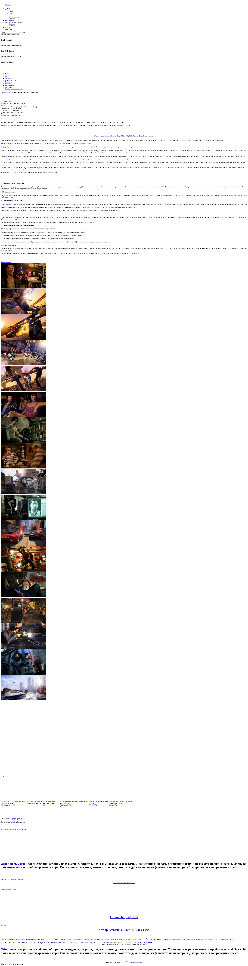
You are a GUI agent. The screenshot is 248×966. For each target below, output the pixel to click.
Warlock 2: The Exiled (120, 942)
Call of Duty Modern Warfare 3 (57, 939)
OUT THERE (219, 939)
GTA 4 (156, 939)
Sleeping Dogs (14, 819)
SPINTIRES (59, 942)
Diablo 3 (107, 939)
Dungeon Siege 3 (138, 939)
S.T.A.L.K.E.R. (8, 942)
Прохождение (9, 20)
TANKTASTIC (65, 942)
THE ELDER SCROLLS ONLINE (76, 942)
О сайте (7, 27)
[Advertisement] (15, 844)
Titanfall (113, 942)
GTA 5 (160, 939)
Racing (11, 13)
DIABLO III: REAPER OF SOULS (116, 939)
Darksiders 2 (86, 939)
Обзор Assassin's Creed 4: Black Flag (124, 930)
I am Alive (188, 939)
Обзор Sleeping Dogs (124, 917)
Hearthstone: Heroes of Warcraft (178, 939)
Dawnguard (100, 939)
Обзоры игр (8, 10)
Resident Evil (225, 939)
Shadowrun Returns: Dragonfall (31, 942)
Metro (206, 939)
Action (11, 11)
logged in (12, 829)
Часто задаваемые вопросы (13, 22)
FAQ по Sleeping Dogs (16, 785)
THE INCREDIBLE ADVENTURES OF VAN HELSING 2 (98, 942)
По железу (12, 24)
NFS (214, 939)
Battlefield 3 (36, 939)
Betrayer (43, 939)
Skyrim (42, 942)
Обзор (21, 819)
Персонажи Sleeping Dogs (18, 776)
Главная (7, 8)
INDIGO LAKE (194, 939)
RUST (233, 939)
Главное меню (5, 92)
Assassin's (29, 939)
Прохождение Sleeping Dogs (19, 781)
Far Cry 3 (152, 939)
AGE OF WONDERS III (9, 939)
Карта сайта (8, 29)
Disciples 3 (128, 939)
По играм (12, 25)
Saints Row (19, 942)
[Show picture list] (6, 262)
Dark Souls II (94, 939)
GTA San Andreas (167, 939)
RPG (10, 15)
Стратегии (12, 18)
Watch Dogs (128, 942)
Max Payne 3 (201, 939)
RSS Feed (8, 5)
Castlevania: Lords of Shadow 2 (75, 939)
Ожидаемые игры (14, 17)
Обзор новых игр (13, 863)
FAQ (146, 939)
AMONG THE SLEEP (20, 939)
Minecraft (210, 939)
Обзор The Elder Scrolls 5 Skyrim (124, 883)
